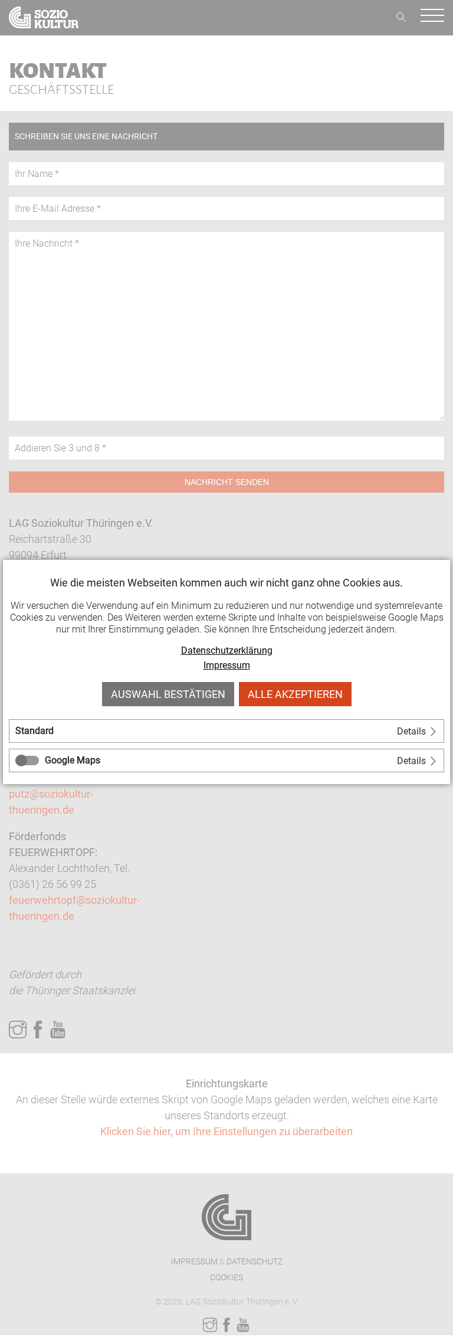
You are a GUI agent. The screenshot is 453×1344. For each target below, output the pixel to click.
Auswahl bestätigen (168, 694)
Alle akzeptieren (295, 694)
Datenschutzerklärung (227, 650)
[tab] (226, 731)
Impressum (226, 665)
